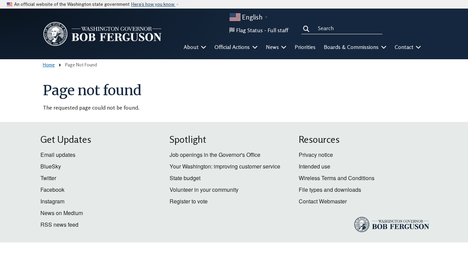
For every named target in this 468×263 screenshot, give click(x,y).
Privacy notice (316, 155)
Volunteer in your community (204, 189)
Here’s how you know (153, 4)
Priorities (305, 46)
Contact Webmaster (323, 201)
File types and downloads (330, 189)
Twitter (48, 178)
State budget (185, 178)
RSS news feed (59, 224)
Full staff (278, 30)
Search (307, 28)
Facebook (52, 189)
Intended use (314, 166)
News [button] (273, 46)
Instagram (52, 201)
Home (49, 64)
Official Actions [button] (232, 46)
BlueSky (50, 166)
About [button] (192, 46)
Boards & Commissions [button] (352, 46)
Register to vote (189, 201)
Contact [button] (405, 46)
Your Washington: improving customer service (225, 166)
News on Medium (61, 213)
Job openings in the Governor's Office (215, 155)
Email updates (57, 155)
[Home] (102, 34)
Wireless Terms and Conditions (336, 178)
